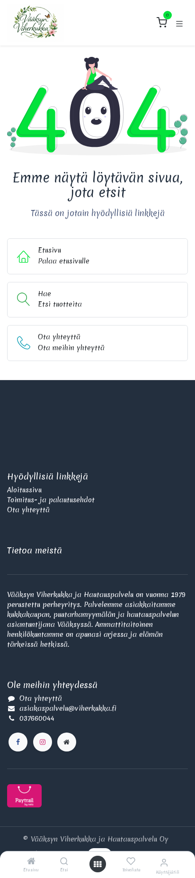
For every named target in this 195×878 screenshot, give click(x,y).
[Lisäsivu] (66, 742)
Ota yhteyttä (28, 510)
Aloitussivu (24, 490)
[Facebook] (18, 742)
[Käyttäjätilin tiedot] (164, 862)
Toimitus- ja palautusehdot (51, 500)
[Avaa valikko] (97, 864)
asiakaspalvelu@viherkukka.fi (67, 708)
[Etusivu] (31, 862)
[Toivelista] (131, 861)
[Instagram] (42, 742)
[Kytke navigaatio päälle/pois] (179, 22)
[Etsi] (64, 862)
